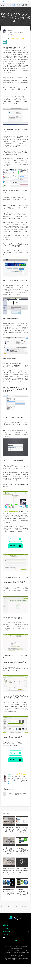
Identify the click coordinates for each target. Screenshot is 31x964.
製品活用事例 (5, 8)
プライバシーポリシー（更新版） (12, 950)
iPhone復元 (16, 32)
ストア (3, 12)
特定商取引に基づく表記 (16, 948)
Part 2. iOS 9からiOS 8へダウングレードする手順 (15, 80)
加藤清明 (10, 30)
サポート (3, 16)
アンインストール (9, 946)
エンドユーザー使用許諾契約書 (21, 946)
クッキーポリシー (24, 950)
